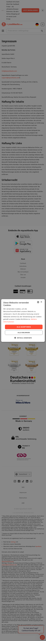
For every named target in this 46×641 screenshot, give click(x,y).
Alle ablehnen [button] (24, 333)
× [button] (41, 302)
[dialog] (23, 320)
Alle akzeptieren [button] (24, 327)
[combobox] (38, 302)
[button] (23, 338)
